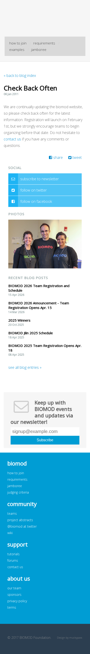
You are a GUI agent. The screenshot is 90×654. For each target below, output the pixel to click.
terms (11, 607)
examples (16, 49)
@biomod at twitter (22, 526)
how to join (18, 43)
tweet (77, 157)
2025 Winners (19, 320)
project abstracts (20, 520)
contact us (12, 139)
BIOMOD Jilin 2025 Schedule (30, 333)
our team (14, 588)
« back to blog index (20, 75)
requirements (44, 43)
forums (12, 560)
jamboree (38, 49)
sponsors (14, 594)
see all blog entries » (25, 367)
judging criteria (18, 492)
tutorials (13, 554)
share (58, 157)
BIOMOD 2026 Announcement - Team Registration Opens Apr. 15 (38, 305)
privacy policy (17, 601)
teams (12, 513)
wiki (10, 533)
